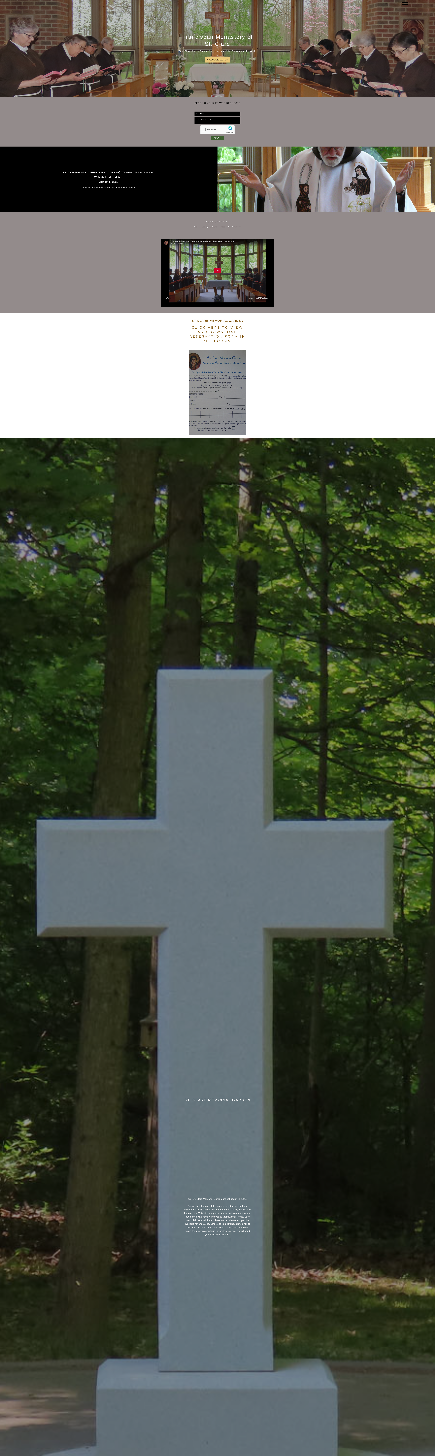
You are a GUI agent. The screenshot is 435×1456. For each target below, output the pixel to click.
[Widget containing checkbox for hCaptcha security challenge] (217, 129)
